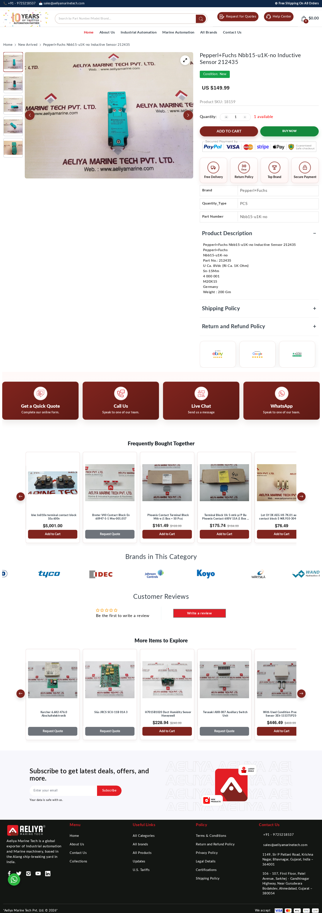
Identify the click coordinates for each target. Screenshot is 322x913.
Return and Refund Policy (259, 326)
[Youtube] (38, 873)
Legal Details (206, 861)
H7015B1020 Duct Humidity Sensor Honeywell (168, 714)
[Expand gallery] (185, 60)
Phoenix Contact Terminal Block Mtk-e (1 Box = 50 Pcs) (168, 517)
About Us (77, 844)
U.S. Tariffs (141, 870)
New (214, 74)
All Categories (144, 835)
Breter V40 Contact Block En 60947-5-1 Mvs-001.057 (111, 517)
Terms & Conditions (211, 835)
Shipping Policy (259, 308)
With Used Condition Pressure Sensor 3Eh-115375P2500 (282, 714)
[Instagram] (28, 873)
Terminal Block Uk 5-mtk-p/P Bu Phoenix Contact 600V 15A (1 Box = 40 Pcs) (225, 517)
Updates (139, 861)
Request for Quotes (241, 16)
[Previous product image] (30, 115)
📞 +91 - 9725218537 (19, 3)
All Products (142, 853)
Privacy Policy (207, 853)
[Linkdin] (47, 873)
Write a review (199, 613)
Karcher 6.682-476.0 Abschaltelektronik (54, 714)
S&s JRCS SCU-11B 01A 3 (110, 712)
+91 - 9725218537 (278, 834)
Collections (78, 861)
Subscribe (109, 790)
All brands (140, 844)
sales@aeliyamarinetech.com (285, 845)
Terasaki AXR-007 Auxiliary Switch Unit (225, 714)
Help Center (282, 16)
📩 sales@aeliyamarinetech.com (62, 3)
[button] (13, 62)
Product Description (259, 233)
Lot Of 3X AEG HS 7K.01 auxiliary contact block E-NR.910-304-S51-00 (282, 517)
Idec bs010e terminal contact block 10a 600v (54, 517)
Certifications (206, 870)
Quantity (208, 117)
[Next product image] (188, 115)
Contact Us (78, 853)
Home (74, 835)
